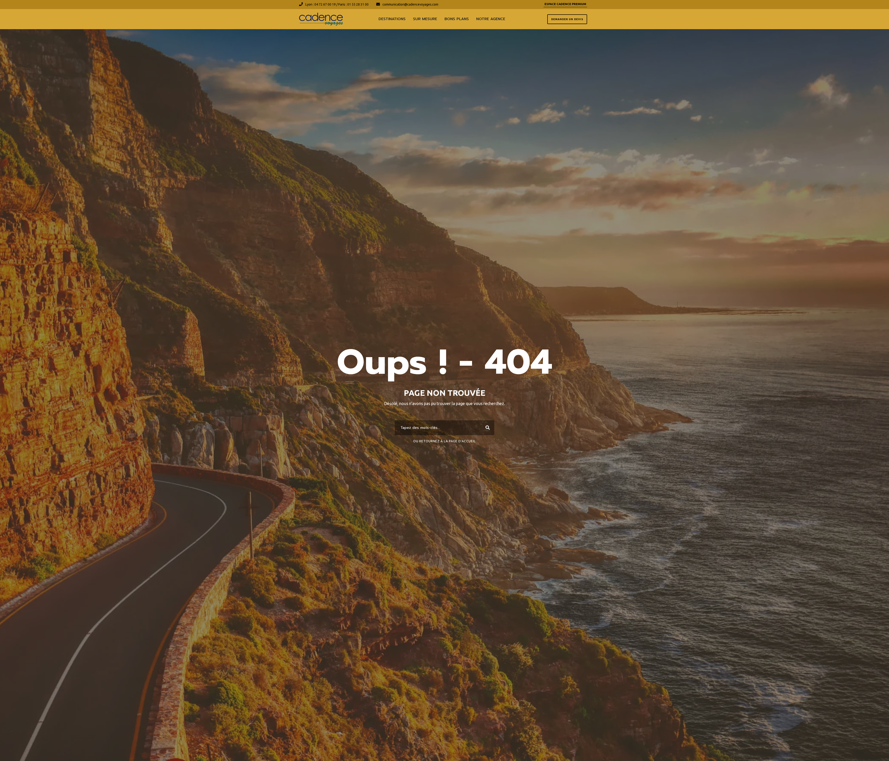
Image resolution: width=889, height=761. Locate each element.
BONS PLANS (456, 19)
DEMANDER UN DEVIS (567, 19)
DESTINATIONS (392, 19)
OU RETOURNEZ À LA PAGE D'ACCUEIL (444, 441)
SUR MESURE (425, 19)
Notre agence (490, 19)
